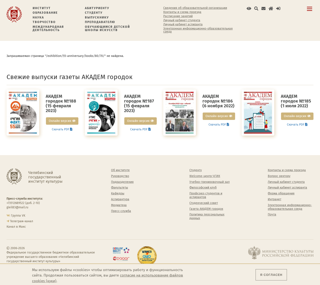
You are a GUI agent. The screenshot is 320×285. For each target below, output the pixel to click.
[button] (249, 8)
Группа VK (18, 215)
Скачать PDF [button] (61, 129)
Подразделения (122, 182)
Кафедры (117, 193)
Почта (272, 214)
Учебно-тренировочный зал (209, 182)
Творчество (44, 22)
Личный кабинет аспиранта (183, 24)
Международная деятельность (48, 28)
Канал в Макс (16, 227)
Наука (38, 17)
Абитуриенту (97, 8)
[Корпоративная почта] (263, 8)
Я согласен (271, 275)
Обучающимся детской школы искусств (107, 28)
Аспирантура (120, 199)
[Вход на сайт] (278, 8)
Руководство (120, 176)
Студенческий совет (203, 203)
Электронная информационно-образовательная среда (198, 30)
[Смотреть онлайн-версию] (23, 112)
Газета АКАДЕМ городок (206, 209)
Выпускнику (97, 17)
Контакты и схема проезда (182, 12)
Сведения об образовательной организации (195, 8)
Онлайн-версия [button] (60, 121)
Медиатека (119, 205)
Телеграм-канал (21, 221)
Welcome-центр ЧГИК (204, 176)
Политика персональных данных (206, 216)
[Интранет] (271, 8)
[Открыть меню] (309, 11)
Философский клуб (203, 187)
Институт (42, 8)
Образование (45, 12)
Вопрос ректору (279, 176)
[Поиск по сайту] (256, 8)
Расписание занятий (178, 16)
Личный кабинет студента (181, 20)
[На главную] (14, 14)
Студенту (94, 12)
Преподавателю (100, 22)
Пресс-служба (121, 211)
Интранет (274, 199)
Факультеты (119, 187)
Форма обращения (281, 193)
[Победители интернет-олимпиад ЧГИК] (147, 256)
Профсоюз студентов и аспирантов (205, 195)
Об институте (120, 170)
